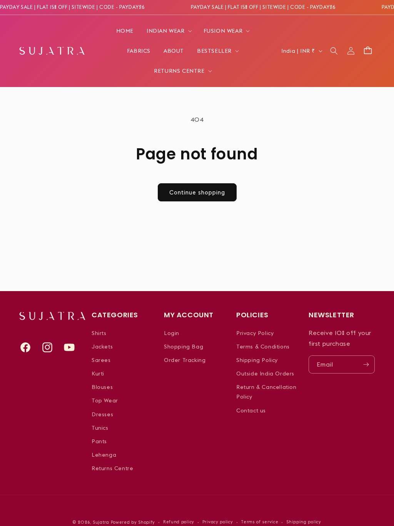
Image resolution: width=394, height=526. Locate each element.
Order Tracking (184, 360)
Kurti (98, 373)
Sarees (101, 360)
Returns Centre (112, 468)
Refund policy (178, 521)
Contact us (251, 410)
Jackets (102, 346)
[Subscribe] (365, 364)
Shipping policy (303, 521)
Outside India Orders (265, 373)
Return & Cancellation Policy (266, 392)
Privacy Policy (255, 333)
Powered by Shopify (133, 522)
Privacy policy (217, 521)
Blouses (102, 387)
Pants (99, 441)
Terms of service (259, 521)
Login (171, 333)
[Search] (334, 50)
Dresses (102, 414)
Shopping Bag (183, 346)
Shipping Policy (257, 360)
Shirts (99, 333)
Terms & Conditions (263, 346)
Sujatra (101, 522)
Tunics (100, 427)
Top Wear (105, 400)
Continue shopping (197, 192)
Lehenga (104, 454)
